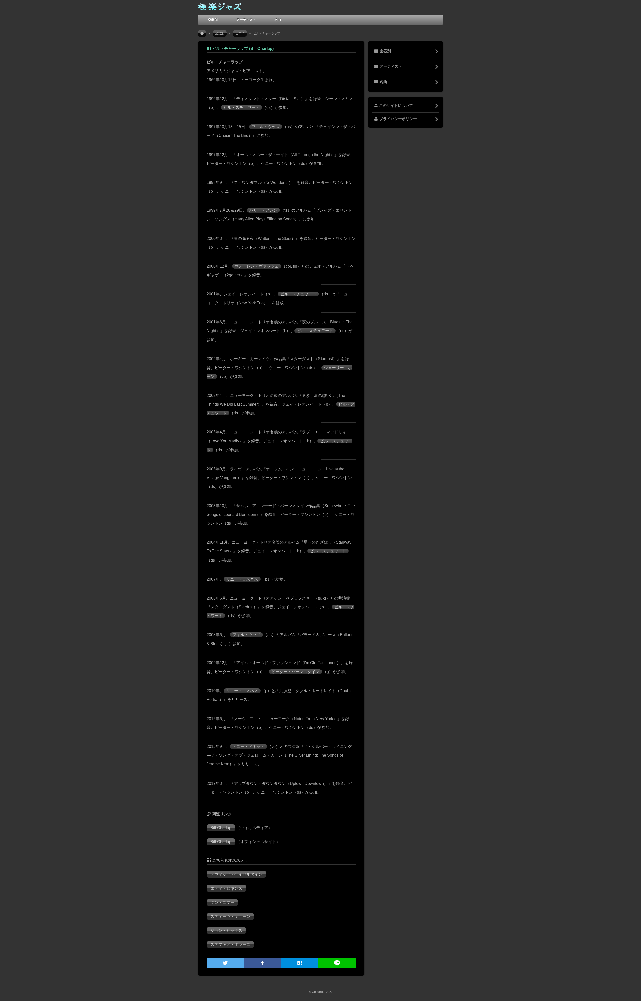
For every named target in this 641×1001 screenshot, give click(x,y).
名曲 (278, 20)
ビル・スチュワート (241, 107)
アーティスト (246, 20)
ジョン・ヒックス (226, 930)
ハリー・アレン (263, 210)
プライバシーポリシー (398, 119)
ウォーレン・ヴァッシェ (257, 266)
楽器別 (213, 20)
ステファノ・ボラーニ (230, 944)
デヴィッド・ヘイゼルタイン (236, 874)
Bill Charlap (220, 828)
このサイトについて (396, 106)
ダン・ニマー (222, 902)
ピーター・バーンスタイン (295, 672)
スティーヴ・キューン (230, 916)
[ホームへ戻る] (219, 8)
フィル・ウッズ (266, 127)
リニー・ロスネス (242, 579)
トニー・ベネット (248, 746)
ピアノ (239, 33)
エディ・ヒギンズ (226, 888)
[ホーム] (202, 33)
